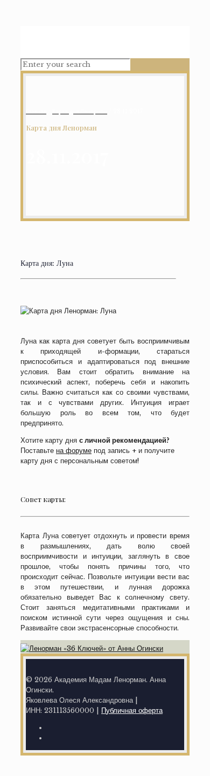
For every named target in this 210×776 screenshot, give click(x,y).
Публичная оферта (132, 710)
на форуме (74, 450)
